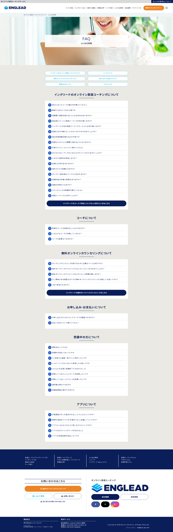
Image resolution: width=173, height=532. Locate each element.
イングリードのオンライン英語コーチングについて (65, 73)
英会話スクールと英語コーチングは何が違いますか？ (72, 121)
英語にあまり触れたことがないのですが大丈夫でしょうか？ (74, 132)
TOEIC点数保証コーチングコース (68, 460)
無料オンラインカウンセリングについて (65, 78)
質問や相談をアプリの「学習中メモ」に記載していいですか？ (74, 420)
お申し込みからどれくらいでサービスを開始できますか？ (73, 317)
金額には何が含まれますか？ (63, 164)
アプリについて (108, 84)
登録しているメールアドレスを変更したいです (69, 379)
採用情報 (134, 497)
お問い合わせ (68, 496)
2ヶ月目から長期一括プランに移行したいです (69, 358)
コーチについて (107, 73)
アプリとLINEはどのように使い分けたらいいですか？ (72, 425)
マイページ (136, 8)
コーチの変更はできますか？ (63, 239)
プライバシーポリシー (131, 527)
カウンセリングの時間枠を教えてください (67, 190)
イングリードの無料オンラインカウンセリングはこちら (86, 293)
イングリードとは (80, 8)
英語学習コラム (126, 462)
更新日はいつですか (59, 347)
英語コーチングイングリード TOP (36, 457)
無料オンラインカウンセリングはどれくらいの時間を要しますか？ (76, 274)
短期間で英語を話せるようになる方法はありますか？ (72, 116)
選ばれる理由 (91, 8)
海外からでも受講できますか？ (63, 169)
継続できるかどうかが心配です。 (64, 110)
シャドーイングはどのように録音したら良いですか (71, 363)
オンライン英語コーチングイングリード (35, 15)
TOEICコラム (125, 460)
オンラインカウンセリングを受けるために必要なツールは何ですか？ (77, 263)
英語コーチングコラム (128, 457)
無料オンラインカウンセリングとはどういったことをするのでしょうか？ (78, 269)
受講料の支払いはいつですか (63, 353)
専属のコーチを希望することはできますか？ (68, 228)
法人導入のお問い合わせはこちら (53, 501)
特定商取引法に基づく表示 (143, 527)
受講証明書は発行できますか (63, 390)
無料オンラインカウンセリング (54, 489)
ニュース (92, 460)
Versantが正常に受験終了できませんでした (69, 369)
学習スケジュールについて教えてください (67, 148)
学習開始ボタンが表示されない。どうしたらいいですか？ (73, 415)
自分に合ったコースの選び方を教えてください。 (70, 105)
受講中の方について (65, 84)
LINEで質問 (39, 496)
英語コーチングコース (64, 457)
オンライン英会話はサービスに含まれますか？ (69, 174)
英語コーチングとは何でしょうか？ (65, 196)
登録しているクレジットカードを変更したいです (70, 374)
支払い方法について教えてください (65, 323)
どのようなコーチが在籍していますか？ (67, 234)
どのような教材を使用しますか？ (64, 158)
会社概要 (127, 8)
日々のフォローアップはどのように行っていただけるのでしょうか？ (77, 153)
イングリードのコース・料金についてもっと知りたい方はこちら (86, 203)
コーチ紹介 (109, 8)
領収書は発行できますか (61, 385)
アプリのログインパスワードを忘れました (67, 431)
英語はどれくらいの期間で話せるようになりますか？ (71, 142)
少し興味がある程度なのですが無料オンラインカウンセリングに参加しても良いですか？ (85, 279)
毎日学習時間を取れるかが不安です (66, 137)
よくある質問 (119, 8)
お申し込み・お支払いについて (108, 78)
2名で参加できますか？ (61, 285)
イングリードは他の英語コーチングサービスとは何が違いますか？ (77, 126)
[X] (105, 504)
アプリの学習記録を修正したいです (65, 436)
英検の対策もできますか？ (62, 185)
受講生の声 (101, 8)
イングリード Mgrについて (98, 462)
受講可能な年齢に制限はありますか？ (66, 180)
